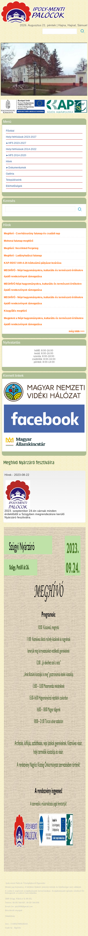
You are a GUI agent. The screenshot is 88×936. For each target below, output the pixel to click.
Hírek (9, 161)
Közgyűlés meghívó (15, 310)
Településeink (13, 179)
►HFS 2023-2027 (16, 143)
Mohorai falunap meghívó (18, 240)
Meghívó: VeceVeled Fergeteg (21, 248)
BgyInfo (17, 928)
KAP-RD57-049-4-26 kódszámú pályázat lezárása (32, 263)
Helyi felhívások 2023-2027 (21, 136)
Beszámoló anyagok (13, 910)
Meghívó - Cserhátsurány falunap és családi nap (32, 233)
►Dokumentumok (16, 167)
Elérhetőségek (14, 186)
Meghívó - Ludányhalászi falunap (23, 255)
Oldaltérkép (10, 916)
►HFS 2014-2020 (16, 155)
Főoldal (10, 130)
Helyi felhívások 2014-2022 (21, 149)
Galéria (10, 173)
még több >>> (77, 331)
